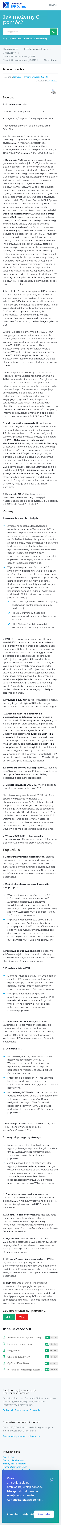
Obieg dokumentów (18, 1356)
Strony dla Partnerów (14, 1463)
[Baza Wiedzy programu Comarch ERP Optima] (14, 5)
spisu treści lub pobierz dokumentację (29, 38)
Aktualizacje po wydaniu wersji (24, 1337)
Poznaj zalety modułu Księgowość (22, 1436)
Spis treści (8, 1457)
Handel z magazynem (19, 1344)
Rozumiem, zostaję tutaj (20, 1514)
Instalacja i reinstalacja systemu (24, 1369)
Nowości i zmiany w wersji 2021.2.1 (30, 77)
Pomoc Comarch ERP (15, 1466)
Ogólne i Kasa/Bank (18, 1363)
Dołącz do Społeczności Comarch (21, 1410)
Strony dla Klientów (13, 1460)
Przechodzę (43, 1514)
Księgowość (13, 1350)
